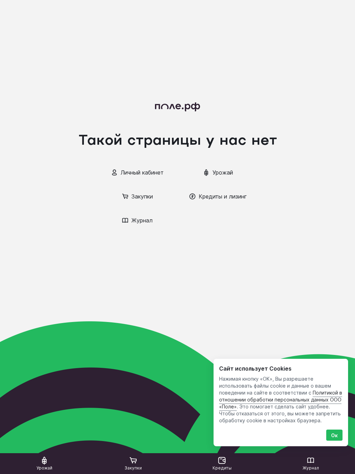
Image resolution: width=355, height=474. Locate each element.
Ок (334, 435)
